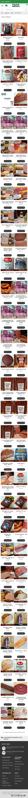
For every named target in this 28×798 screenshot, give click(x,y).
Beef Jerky (21, 37)
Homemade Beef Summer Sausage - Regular (8, 346)
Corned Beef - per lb (21, 107)
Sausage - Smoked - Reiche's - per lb (8, 651)
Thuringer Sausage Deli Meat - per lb (7, 722)
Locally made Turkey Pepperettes (8, 441)
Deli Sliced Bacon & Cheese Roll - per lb (7, 156)
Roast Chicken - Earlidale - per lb (8, 605)
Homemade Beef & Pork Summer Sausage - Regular (21, 297)
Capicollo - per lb (8, 84)
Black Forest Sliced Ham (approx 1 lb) (7, 61)
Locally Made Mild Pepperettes (8, 416)
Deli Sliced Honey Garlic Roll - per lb (21, 179)
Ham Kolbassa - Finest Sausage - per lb (8, 296)
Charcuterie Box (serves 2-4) (21, 85)
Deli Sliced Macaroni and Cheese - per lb (8, 202)
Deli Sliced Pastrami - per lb (21, 202)
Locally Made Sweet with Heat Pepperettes (21, 417)
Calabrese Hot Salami (21, 61)
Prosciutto (21, 557)
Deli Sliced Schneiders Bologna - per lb (21, 225)
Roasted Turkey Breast (7, 628)
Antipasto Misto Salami (7, 38)
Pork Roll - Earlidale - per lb (8, 558)
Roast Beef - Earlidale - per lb (8, 581)
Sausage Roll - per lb (21, 650)
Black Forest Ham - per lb (21, 722)
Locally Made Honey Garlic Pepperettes (7, 393)
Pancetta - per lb (21, 486)
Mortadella (21, 463)
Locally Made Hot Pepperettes (21, 393)
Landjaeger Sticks (21, 369)
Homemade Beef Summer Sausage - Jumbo (21, 321)
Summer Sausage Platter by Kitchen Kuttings (21, 698)
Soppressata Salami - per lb (21, 674)
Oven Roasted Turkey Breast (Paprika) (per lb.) (8, 488)
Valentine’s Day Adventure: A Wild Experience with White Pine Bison (15, 747)
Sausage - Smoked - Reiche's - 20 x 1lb (21, 628)
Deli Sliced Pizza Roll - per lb (8, 225)
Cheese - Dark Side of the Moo (8, 108)
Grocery (6, 13)
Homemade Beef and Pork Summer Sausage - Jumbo (8, 321)
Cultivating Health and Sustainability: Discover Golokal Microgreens (15, 751)
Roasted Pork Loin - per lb (21, 605)
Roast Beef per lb (21, 580)
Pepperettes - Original (8, 535)
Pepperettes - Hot (21, 511)
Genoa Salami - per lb (8, 272)
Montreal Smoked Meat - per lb (8, 464)
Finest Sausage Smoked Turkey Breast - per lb (8, 249)
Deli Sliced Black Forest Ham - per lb (21, 156)
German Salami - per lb (21, 273)
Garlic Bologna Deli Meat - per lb (21, 249)
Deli (12, 13)
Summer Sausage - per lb (8, 698)
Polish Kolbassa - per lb (21, 535)
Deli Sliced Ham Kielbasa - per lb (7, 179)
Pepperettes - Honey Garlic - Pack (7, 512)
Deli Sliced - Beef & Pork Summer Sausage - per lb (8, 132)
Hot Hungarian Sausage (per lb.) (21, 345)
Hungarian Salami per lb (8, 370)
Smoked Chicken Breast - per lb (7, 674)
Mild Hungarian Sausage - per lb (21, 441)
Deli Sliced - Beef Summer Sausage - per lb (21, 132)
